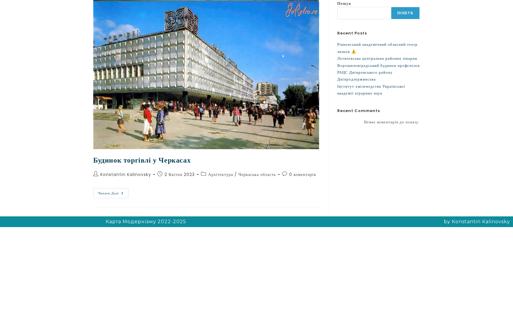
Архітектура (220, 174)
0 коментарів (302, 174)
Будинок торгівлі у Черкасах (142, 160)
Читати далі (113, 192)
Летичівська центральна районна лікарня (377, 58)
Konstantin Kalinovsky (125, 174)
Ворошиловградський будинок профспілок (378, 65)
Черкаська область (257, 174)
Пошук (344, 3)
